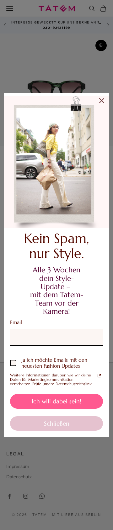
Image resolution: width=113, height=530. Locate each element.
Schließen (56, 423)
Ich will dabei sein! (56, 401)
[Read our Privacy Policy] (99, 376)
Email (16, 322)
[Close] (101, 100)
